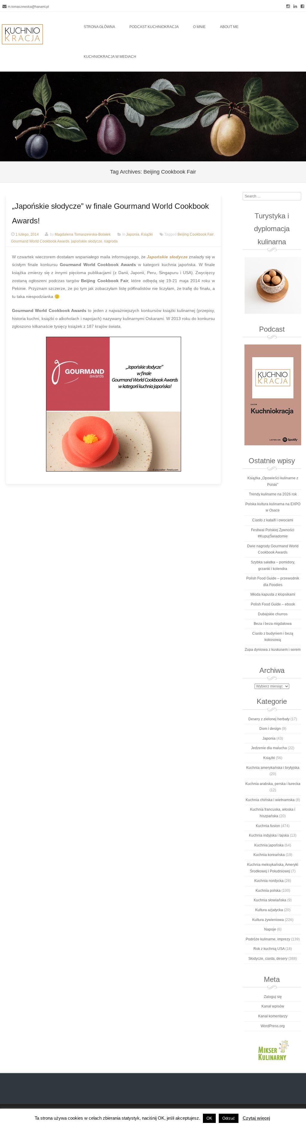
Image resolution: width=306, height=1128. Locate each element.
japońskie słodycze (86, 241)
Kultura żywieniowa (268, 920)
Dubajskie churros (272, 614)
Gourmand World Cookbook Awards (40, 241)
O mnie (199, 27)
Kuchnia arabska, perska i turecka (272, 784)
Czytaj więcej (256, 1118)
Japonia (132, 234)
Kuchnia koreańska (269, 855)
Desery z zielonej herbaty (269, 719)
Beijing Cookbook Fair (196, 234)
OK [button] (209, 1118)
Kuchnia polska (268, 891)
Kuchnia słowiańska (270, 900)
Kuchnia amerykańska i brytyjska (272, 768)
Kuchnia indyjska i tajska (269, 835)
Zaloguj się (273, 997)
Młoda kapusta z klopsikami (272, 594)
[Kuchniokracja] (22, 34)
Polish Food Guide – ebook (273, 604)
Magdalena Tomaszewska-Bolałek (83, 234)
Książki (147, 234)
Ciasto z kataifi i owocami (272, 520)
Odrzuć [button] (228, 1118)
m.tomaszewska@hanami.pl (28, 6)
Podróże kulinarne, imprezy (268, 939)
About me (229, 27)
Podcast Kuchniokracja (154, 27)
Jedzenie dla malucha (269, 748)
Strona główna (99, 27)
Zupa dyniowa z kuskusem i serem (273, 650)
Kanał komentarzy (272, 1016)
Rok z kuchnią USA (268, 949)
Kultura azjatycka (269, 910)
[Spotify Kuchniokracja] (272, 394)
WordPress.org (273, 1026)
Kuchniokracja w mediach (110, 57)
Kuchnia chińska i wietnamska (270, 800)
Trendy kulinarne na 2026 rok (273, 494)
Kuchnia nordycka (269, 881)
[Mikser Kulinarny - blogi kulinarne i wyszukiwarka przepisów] (272, 1049)
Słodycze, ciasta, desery (267, 959)
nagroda (111, 241)
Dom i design (270, 729)
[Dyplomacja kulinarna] (272, 285)
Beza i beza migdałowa (273, 624)
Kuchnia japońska (269, 845)
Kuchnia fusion (268, 826)
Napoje (270, 929)
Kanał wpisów (272, 1006)
